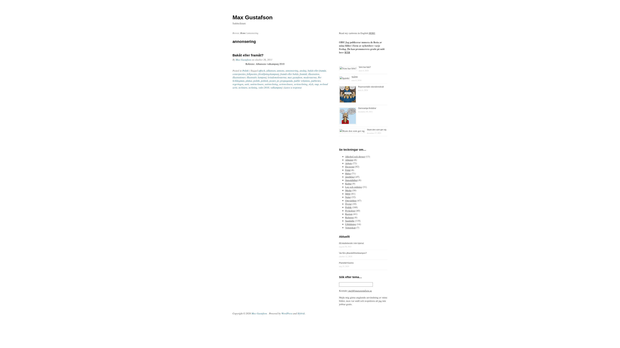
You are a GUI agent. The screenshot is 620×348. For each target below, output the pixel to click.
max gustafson (295, 77)
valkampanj (276, 87)
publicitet (315, 80)
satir (247, 84)
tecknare (243, 87)
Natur (348, 197)
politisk (264, 80)
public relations (302, 80)
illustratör (252, 77)
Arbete (348, 163)
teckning (253, 87)
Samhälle (349, 220)
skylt (311, 84)
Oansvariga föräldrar (367, 108)
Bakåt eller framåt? (248, 55)
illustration (313, 74)
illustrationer (238, 77)
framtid (303, 74)
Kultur (348, 183)
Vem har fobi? (365, 67)
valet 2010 (263, 87)
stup (317, 84)
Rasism (348, 214)
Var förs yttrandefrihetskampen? (353, 253)
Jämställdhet (351, 180)
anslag (303, 70)
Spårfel (354, 77)
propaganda (286, 80)
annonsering (292, 70)
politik (256, 80)
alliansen (271, 70)
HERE (372, 33)
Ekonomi (349, 166)
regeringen (237, 84)
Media (348, 190)
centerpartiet (238, 74)
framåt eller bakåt (289, 74)
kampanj (262, 77)
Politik (245, 70)
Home (243, 33)
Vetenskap (350, 227)
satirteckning (271, 84)
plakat (249, 80)
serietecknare (286, 84)
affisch (261, 70)
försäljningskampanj (268, 74)
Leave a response (293, 87)
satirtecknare (257, 84)
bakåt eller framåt (317, 70)
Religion (349, 217)
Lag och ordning (353, 186)
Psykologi (350, 210)
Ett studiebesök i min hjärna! (351, 243)
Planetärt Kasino (346, 263)
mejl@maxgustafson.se (360, 290)
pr (278, 80)
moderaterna (310, 77)
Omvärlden (350, 200)
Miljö (348, 193)
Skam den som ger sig (376, 130)
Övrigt (348, 203)
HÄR (347, 52)
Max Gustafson (243, 59)
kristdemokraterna (277, 77)
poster (272, 80)
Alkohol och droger (355, 156)
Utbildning (350, 224)
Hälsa (348, 173)
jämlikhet (350, 176)
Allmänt (349, 159)
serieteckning (300, 84)
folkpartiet (252, 74)
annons (280, 70)
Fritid (348, 170)
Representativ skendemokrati (371, 87)
